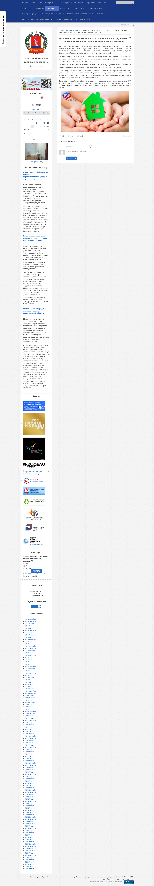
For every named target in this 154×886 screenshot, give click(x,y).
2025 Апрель (30, 833)
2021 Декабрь (30, 743)
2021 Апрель (30, 725)
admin (72, 136)
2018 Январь (29, 653)
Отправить (71, 158)
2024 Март (29, 803)
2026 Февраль (30, 855)
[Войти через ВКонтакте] (78, 147)
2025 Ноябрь (30, 848)
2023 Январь (29, 772)
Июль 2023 (36, 109)
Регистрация (124, 25)
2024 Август (29, 815)
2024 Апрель (30, 806)
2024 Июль (29, 812)
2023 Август (29, 788)
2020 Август (29, 709)
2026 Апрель (30, 860)
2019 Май (28, 680)
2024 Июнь (29, 810)
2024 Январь (29, 799)
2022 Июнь (29, 756)
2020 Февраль (30, 698)
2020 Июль (29, 707)
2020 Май (28, 704)
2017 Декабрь (30, 651)
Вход (132, 25)
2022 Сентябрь (31, 763)
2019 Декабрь (30, 693)
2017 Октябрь (30, 648)
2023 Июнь (29, 783)
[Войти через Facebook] (82, 147)
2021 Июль (29, 731)
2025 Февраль (30, 828)
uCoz (101, 882)
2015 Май (28, 626)
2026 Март (29, 857)
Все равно (29, 568)
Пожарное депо (36, 161)
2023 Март (29, 776)
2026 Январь (29, 853)
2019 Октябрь (30, 691)
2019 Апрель (30, 678)
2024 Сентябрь (31, 817)
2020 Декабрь (30, 716)
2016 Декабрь (30, 639)
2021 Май (28, 727)
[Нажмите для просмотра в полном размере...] (95, 132)
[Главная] (36, 53)
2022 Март (29, 749)
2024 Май (28, 808)
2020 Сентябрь (31, 711)
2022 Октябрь (30, 765)
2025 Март (29, 830)
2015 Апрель (30, 624)
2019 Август (29, 687)
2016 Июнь (29, 637)
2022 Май (28, 754)
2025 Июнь (29, 837)
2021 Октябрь (30, 738)
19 (79, 30)
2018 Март (29, 657)
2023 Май (28, 781)
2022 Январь (29, 745)
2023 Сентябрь (31, 790)
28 (40, 130)
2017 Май (28, 642)
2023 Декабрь (30, 797)
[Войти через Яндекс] (86, 147)
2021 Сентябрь (31, 736)
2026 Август (29, 869)
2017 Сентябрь (31, 646)
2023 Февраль (30, 774)
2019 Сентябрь (31, 689)
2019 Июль (29, 684)
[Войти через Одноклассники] (94, 147)
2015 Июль (29, 628)
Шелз (120, 882)
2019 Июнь (29, 682)
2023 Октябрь (30, 792)
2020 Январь (29, 695)
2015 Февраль (30, 621)
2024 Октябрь (30, 819)
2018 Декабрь (30, 669)
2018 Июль (29, 662)
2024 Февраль (30, 801)
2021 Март (29, 722)
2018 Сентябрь (31, 666)
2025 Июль (29, 839)
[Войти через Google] (90, 147)
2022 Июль (29, 758)
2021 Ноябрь (30, 740)
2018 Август (29, 664)
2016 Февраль (30, 630)
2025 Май (28, 835)
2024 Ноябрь (30, 821)
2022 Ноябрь (30, 767)
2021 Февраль (30, 720)
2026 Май (28, 862)
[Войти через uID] (75, 147)
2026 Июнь (29, 864)
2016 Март (29, 633)
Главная (62, 30)
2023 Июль (29, 785)
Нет (27, 566)
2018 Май (28, 660)
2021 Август (29, 734)
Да (27, 563)
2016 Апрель (30, 635)
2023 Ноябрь (30, 794)
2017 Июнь (29, 644)
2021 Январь (29, 718)
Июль (74, 30)
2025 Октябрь (30, 846)
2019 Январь (29, 671)
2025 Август (29, 842)
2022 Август (29, 761)
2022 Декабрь (30, 770)
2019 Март (29, 675)
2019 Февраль (30, 673)
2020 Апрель (30, 702)
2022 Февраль (30, 747)
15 (44, 123)
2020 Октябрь (30, 713)
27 (36, 130)
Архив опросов (39, 574)
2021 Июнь (29, 729)
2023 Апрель (30, 779)
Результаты (27, 574)
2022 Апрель (30, 752)
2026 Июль (29, 866)
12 (32, 123)
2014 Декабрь (30, 619)
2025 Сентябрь (31, 844)
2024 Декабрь (30, 824)
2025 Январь (29, 826)
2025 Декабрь (30, 851)
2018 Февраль (30, 655)
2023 (69, 30)
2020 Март (29, 700)
